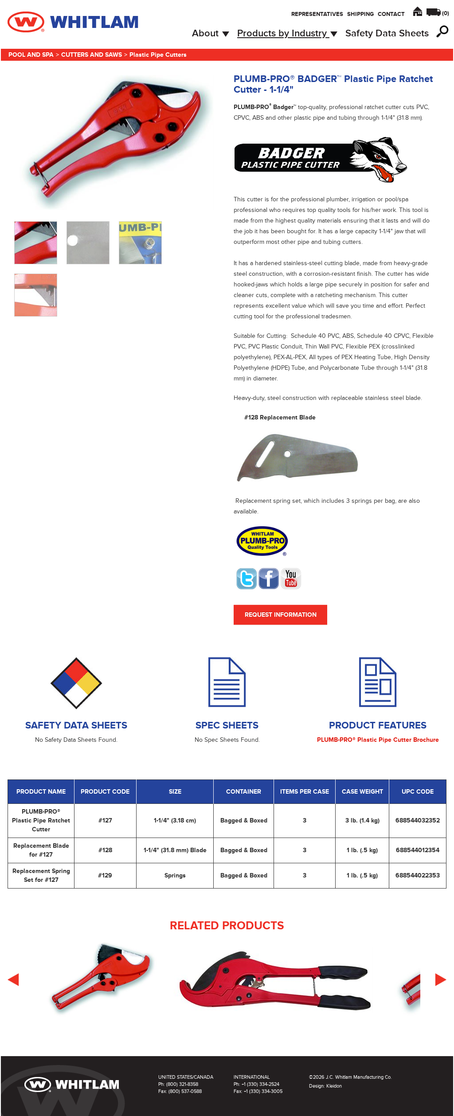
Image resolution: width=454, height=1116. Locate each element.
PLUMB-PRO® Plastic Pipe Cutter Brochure (378, 740)
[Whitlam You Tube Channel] (291, 578)
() (445, 13)
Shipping (360, 14)
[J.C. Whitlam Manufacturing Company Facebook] (269, 578)
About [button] (206, 33)
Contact (391, 14)
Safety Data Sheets (387, 33)
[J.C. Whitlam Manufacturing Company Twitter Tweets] (246, 578)
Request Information (281, 615)
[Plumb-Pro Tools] (262, 540)
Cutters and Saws (91, 55)
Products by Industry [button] (283, 33)
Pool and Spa (31, 55)
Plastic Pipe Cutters (158, 55)
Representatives (317, 14)
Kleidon (334, 1086)
